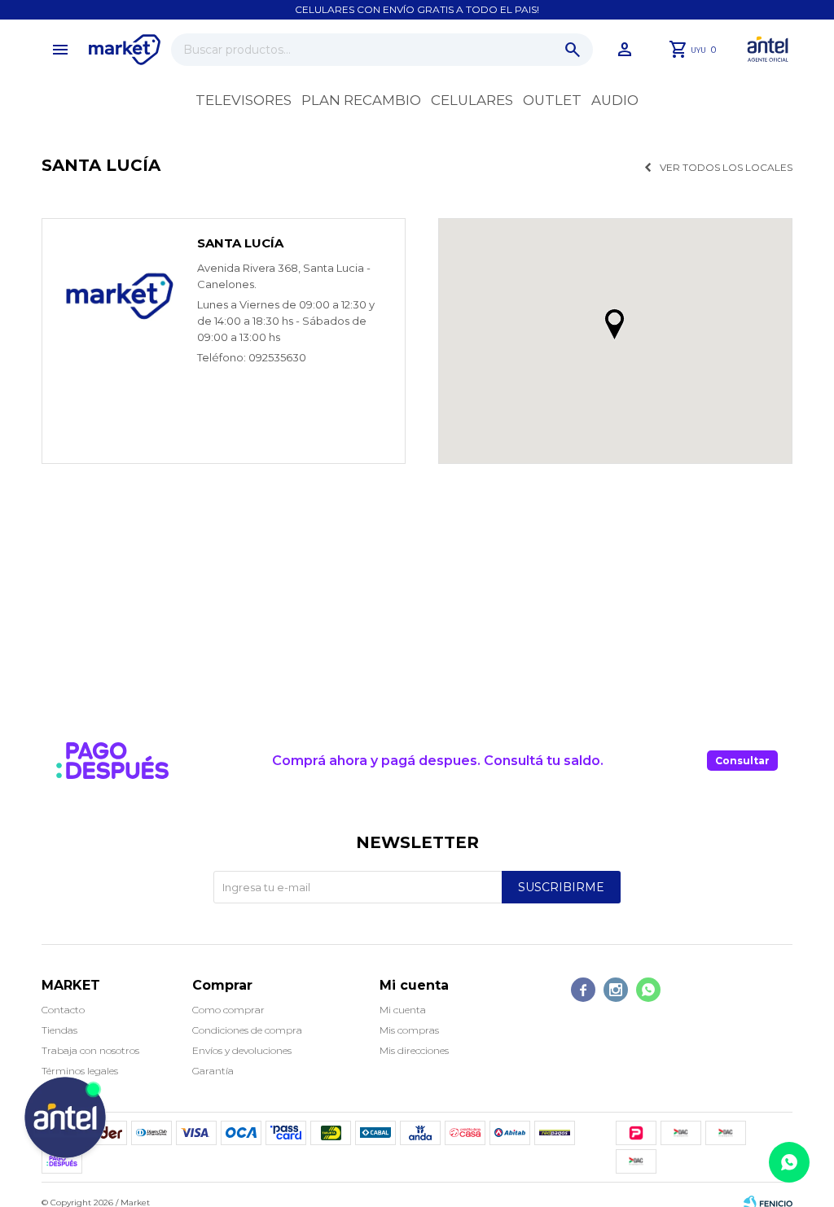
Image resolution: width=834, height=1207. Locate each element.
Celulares (472, 100)
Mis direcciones (414, 1050)
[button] (572, 49)
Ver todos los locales (726, 167)
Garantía (213, 1071)
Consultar (742, 760)
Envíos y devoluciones (242, 1050)
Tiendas (59, 1030)
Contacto (63, 1010)
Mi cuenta (403, 1010)
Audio (615, 100)
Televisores (243, 100)
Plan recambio (361, 100)
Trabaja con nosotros (90, 1050)
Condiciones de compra (247, 1030)
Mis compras (409, 1030)
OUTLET (552, 100)
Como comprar (228, 1010)
